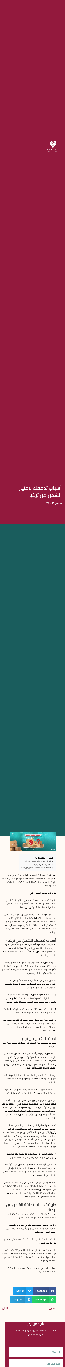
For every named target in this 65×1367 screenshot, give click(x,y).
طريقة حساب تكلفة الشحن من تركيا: (36, 867)
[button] (6, 149)
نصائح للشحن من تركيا (42, 864)
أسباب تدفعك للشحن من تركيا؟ (38, 861)
